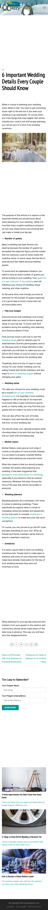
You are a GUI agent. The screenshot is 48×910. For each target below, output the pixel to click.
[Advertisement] (24, 40)
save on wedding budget (21, 373)
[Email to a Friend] (26, 644)
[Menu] (44, 7)
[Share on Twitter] (21, 644)
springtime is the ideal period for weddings (22, 474)
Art (3, 70)
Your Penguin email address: (14, 696)
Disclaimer (21, 907)
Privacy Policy (34, 907)
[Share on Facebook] (16, 644)
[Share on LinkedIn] (36, 644)
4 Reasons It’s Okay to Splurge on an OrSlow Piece (35, 658)
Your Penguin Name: (10, 685)
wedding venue (9, 340)
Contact (11, 907)
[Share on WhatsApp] (12, 644)
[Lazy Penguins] (19, 7)
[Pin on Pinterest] (31, 644)
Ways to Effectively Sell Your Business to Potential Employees (12, 658)
